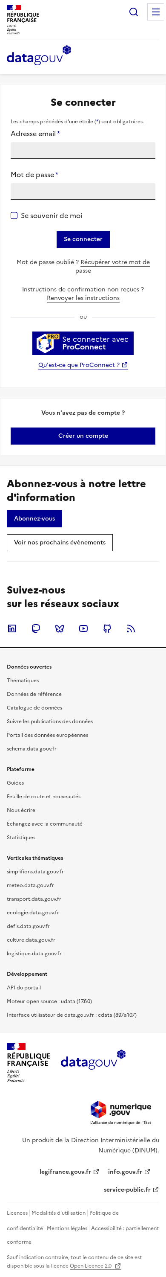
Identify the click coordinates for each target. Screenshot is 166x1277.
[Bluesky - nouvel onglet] (59, 628)
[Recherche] (133, 11)
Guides (15, 783)
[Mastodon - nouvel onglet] (35, 628)
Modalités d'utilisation (58, 1213)
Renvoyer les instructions (83, 298)
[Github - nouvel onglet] (107, 628)
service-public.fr (127, 1189)
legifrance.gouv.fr (65, 1171)
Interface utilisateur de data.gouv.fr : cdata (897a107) (72, 1015)
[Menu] (155, 11)
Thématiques (23, 680)
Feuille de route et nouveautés (43, 796)
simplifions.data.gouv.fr (35, 872)
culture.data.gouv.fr (31, 940)
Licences (17, 1213)
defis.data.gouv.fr (28, 926)
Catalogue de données (34, 708)
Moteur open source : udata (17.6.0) (49, 1001)
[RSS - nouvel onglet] (131, 628)
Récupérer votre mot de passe (112, 266)
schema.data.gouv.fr (32, 749)
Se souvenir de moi (51, 215)
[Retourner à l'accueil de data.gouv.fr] (39, 56)
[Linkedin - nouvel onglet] (11, 628)
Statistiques (21, 837)
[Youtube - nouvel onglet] (83, 628)
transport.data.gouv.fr (34, 899)
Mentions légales (67, 1228)
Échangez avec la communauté (45, 824)
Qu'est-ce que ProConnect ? (79, 365)
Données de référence (34, 694)
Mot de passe (34, 174)
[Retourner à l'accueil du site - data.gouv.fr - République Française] (93, 1063)
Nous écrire (21, 810)
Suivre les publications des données (50, 721)
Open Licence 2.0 (91, 1266)
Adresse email (35, 133)
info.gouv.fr (125, 1171)
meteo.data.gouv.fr (30, 885)
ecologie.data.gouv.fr (33, 912)
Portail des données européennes (47, 735)
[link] (83, 436)
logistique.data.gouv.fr (34, 953)
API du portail (24, 988)
